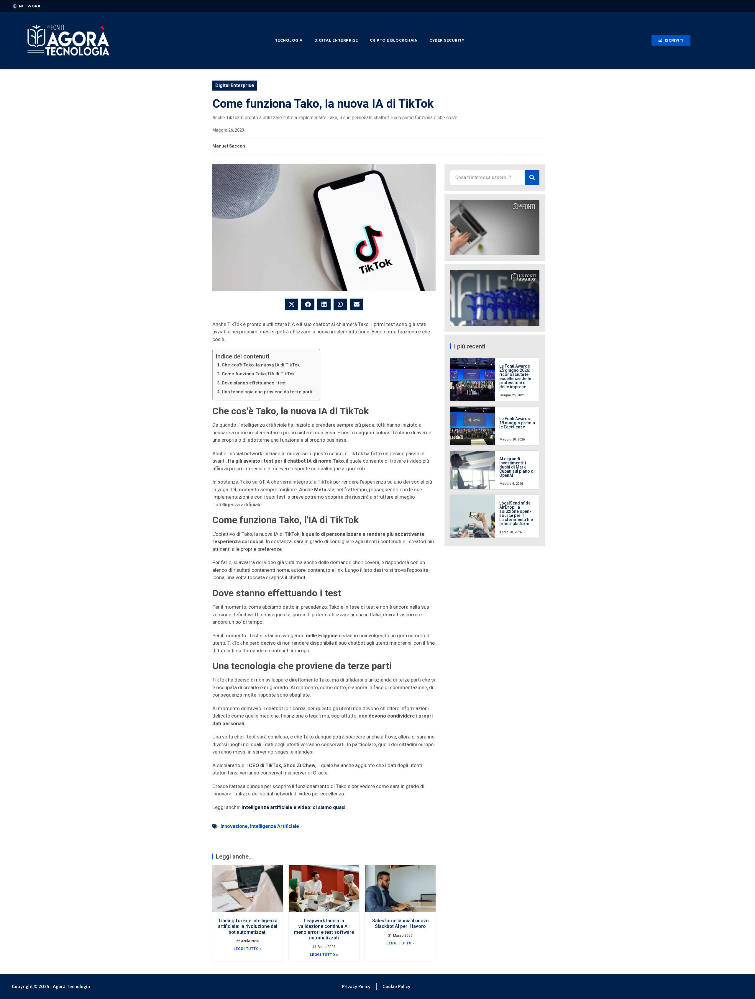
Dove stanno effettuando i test (254, 383)
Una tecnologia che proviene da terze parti (267, 391)
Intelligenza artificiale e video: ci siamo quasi (293, 807)
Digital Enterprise (336, 40)
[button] (291, 304)
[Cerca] (532, 177)
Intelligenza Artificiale (274, 826)
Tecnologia (289, 40)
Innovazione (234, 826)
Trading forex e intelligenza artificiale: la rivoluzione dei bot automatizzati (248, 926)
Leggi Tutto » (248, 949)
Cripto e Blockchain (394, 40)
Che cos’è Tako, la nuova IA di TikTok (261, 365)
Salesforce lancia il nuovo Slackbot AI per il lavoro (400, 923)
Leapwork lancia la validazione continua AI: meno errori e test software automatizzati (324, 929)
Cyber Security (446, 40)
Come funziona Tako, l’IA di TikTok (258, 373)
